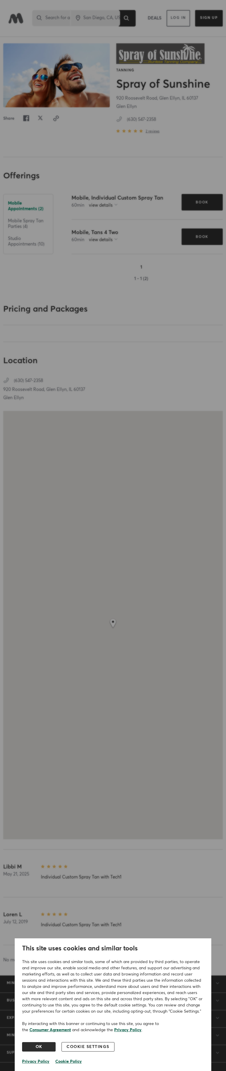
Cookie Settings (88, 1047)
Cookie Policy (68, 1062)
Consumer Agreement (50, 1030)
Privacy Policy (128, 1030)
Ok (39, 1047)
